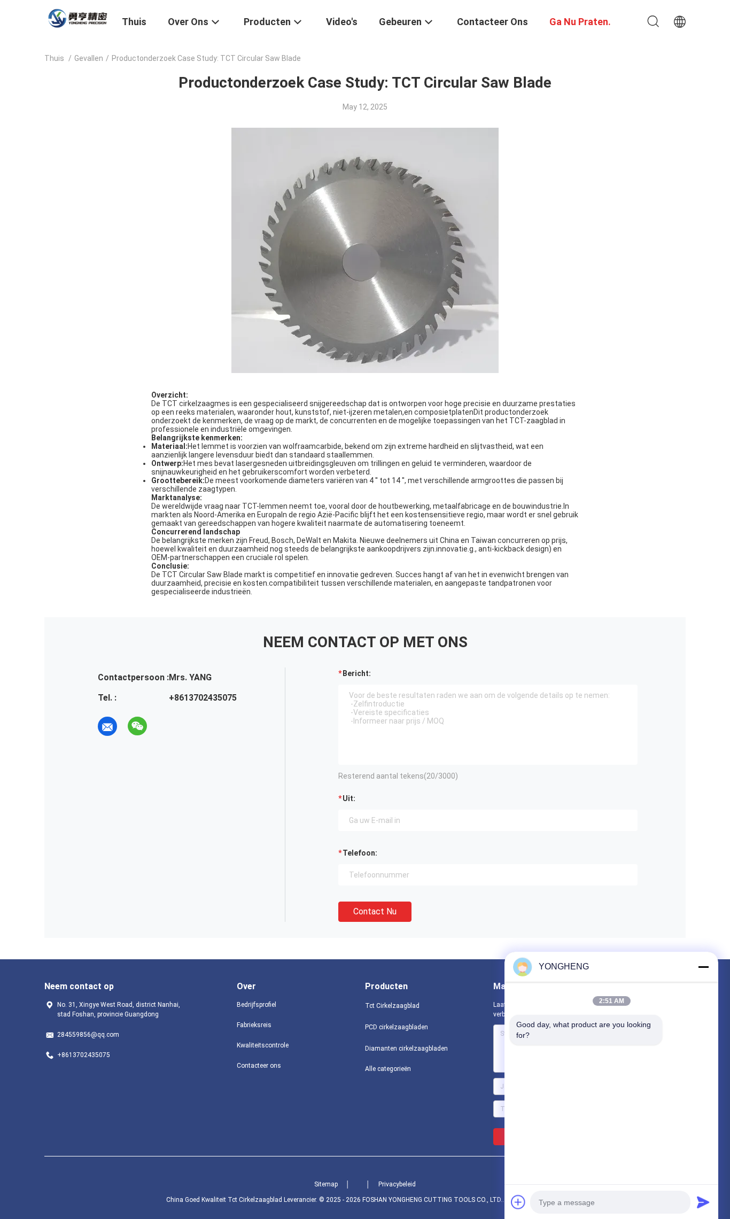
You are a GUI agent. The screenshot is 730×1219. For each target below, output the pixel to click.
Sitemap (326, 1184)
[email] (107, 726)
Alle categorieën (388, 1069)
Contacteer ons (259, 1065)
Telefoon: (360, 853)
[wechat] (137, 726)
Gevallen (88, 58)
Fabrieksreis (254, 1025)
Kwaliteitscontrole (263, 1045)
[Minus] (703, 966)
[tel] (167, 726)
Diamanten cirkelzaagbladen (406, 1048)
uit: (349, 798)
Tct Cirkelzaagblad (392, 1006)
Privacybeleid (397, 1184)
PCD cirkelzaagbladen (396, 1027)
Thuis (54, 58)
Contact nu (375, 911)
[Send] (703, 1202)
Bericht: (357, 673)
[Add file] (518, 1202)
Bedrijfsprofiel (256, 1004)
